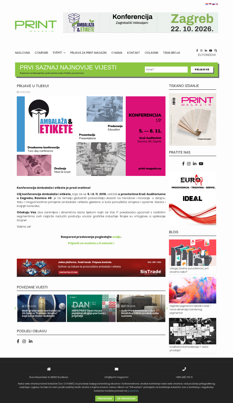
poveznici (133, 390)
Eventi (57, 53)
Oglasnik (151, 53)
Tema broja (171, 53)
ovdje (116, 237)
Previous (15, 308)
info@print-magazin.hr (116, 377)
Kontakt (133, 53)
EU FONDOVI (207, 55)
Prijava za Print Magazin (88, 53)
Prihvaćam (105, 398)
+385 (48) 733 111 (184, 377)
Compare (41, 53)
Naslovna (22, 53)
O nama (116, 53)
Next (167, 308)
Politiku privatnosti (74, 73)
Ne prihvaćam (126, 398)
